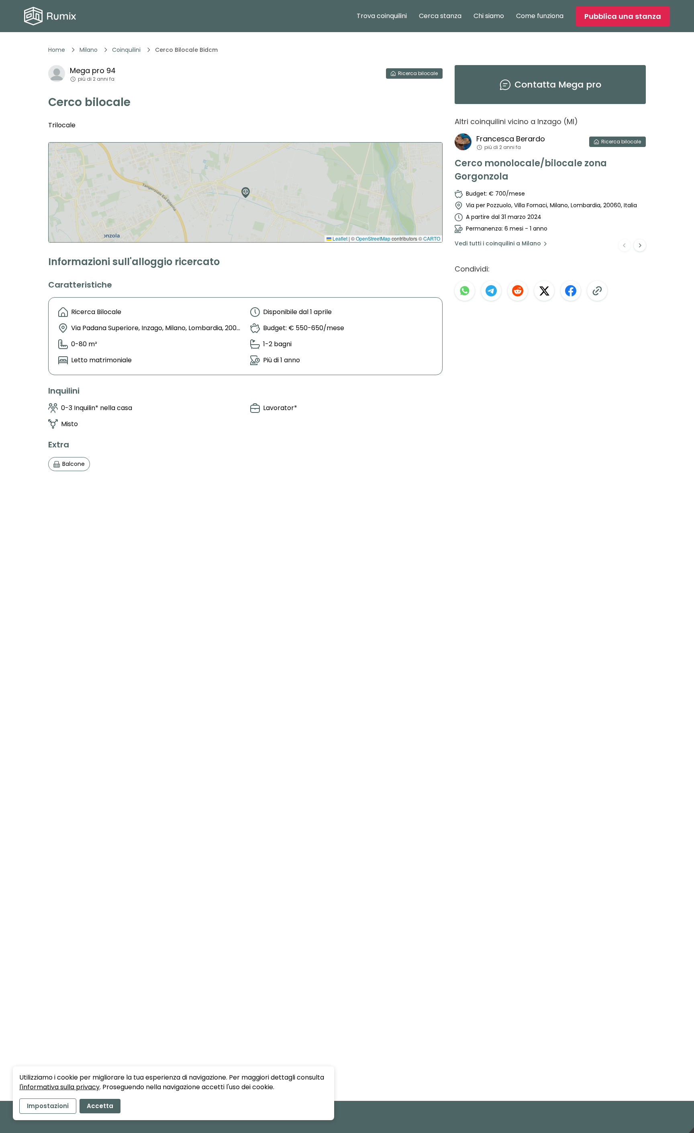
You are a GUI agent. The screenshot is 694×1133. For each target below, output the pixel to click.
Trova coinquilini (382, 15)
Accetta (100, 1106)
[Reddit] (518, 291)
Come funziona (539, 15)
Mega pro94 (93, 70)
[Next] (640, 245)
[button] (243, 189)
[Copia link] (597, 291)
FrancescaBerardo (510, 139)
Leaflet (339, 238)
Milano (89, 50)
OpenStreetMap (373, 238)
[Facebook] (571, 291)
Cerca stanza (440, 15)
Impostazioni (48, 1106)
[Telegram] (491, 291)
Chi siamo (489, 15)
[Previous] (624, 245)
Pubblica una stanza (622, 16)
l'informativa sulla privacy (59, 1087)
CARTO (431, 238)
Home (56, 50)
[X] (544, 291)
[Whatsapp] (465, 291)
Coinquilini (126, 50)
